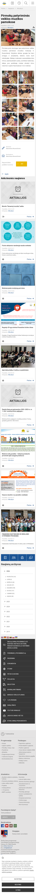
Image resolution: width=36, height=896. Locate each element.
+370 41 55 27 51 (8, 846)
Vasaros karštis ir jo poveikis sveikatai (15, 495)
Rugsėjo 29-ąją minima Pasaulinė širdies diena (17, 327)
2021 (8, 621)
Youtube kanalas (13, 710)
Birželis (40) (10, 582)
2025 (8, 601)
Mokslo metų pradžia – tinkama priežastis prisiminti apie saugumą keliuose (16, 454)
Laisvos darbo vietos (15, 715)
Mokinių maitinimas (14, 689)
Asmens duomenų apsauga (26, 781)
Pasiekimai (11, 658)
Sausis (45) (10, 596)
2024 (8, 606)
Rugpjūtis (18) (11, 576)
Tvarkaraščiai (9, 734)
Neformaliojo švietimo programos (25, 753)
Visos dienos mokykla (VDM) (27, 750)
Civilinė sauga (23, 800)
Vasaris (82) (10, 593)
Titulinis (3, 8)
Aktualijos (20, 8)
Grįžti (6, 174)
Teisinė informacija (24, 802)
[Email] (15, 825)
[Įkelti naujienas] (12, 3)
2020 (8, 626)
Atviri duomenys (23, 804)
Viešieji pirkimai (6, 787)
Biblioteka (11, 684)
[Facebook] (2, 825)
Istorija (4, 743)
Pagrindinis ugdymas (25, 743)
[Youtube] (6, 825)
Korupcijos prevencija (25, 798)
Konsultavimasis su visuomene (24, 784)
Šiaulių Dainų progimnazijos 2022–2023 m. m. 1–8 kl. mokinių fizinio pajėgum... (17, 410)
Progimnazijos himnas (8, 754)
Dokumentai (11, 663)
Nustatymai (18, 879)
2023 (8, 611)
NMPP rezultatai (6, 792)
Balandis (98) (11, 588)
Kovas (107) (10, 590)
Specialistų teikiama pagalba (27, 756)
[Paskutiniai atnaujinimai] (19, 3)
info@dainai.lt (8, 848)
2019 (8, 631)
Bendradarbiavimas (7, 759)
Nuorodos (21, 777)
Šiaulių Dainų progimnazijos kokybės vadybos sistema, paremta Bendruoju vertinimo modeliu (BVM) (18, 645)
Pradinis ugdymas (24, 748)
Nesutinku (18, 884)
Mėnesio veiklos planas (16, 695)
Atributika (4, 752)
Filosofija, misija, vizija (8, 748)
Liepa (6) (9, 579)
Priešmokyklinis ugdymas (26, 745)
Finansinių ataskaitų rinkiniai (10, 781)
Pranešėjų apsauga (24, 791)
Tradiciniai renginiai (7, 756)
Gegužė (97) (10, 585)
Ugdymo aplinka (6, 745)
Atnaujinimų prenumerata (17, 721)
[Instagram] (11, 825)
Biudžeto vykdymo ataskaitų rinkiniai (10, 778)
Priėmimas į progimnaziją (16, 653)
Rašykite (5, 817)
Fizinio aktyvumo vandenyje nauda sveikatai (16, 245)
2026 (8, 571)
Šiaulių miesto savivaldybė (20, 834)
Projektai (11, 679)
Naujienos (11, 8)
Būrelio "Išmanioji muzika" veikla (13, 206)
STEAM (9, 669)
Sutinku (18, 890)
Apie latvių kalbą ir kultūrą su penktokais (15, 370)
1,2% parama (11, 700)
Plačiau (29, 216)
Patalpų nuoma (13, 674)
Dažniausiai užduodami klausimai (25, 788)
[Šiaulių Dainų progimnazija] (4, 3)
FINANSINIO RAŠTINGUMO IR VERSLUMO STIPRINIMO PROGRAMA (15, 535)
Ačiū (20, 164)
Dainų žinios (11, 705)
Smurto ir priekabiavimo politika (25, 795)
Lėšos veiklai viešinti (7, 783)
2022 (8, 616)
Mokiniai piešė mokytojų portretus (13, 288)
